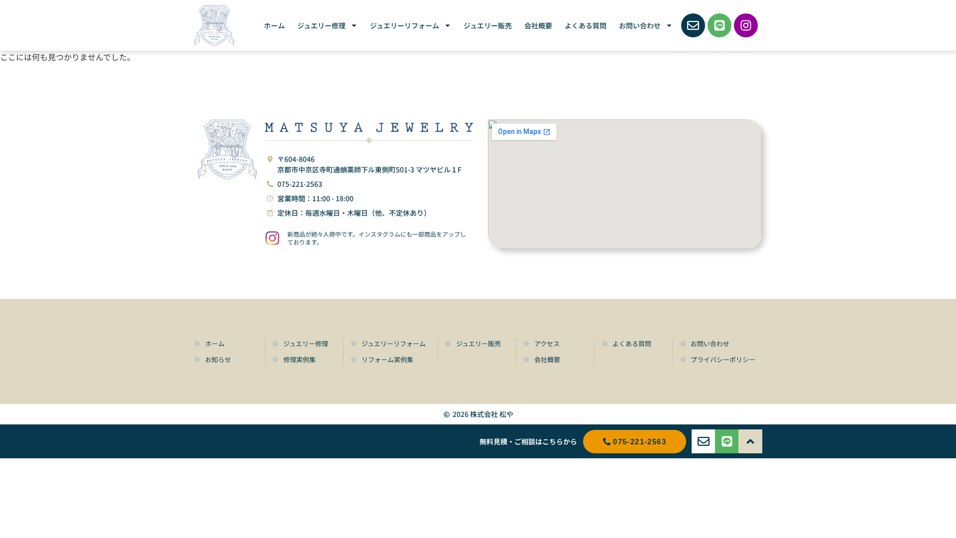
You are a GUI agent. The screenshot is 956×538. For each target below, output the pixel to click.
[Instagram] (746, 25)
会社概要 (538, 25)
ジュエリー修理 (321, 25)
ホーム (274, 25)
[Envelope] (693, 25)
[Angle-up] (750, 441)
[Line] (719, 25)
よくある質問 (585, 25)
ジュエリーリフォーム (404, 25)
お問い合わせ (640, 25)
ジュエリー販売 (488, 25)
